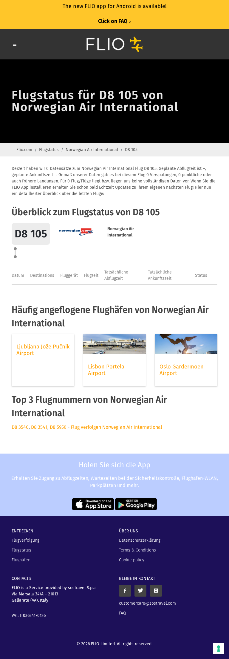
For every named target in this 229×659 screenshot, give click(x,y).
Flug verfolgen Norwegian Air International (116, 427)
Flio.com (24, 149)
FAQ (122, 613)
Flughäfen (21, 560)
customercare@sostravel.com (147, 603)
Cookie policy (131, 560)
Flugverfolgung (25, 540)
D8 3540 (20, 427)
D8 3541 (39, 427)
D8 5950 (58, 427)
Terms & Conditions (137, 550)
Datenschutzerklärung (139, 540)
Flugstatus (49, 149)
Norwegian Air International (92, 149)
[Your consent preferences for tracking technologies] (218, 648)
